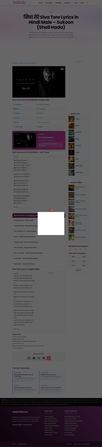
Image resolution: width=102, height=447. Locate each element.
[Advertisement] (51, 223)
